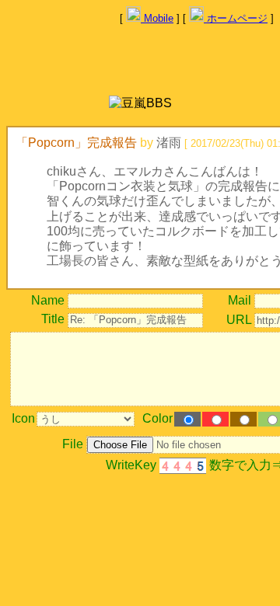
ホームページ (236, 18)
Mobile (157, 18)
